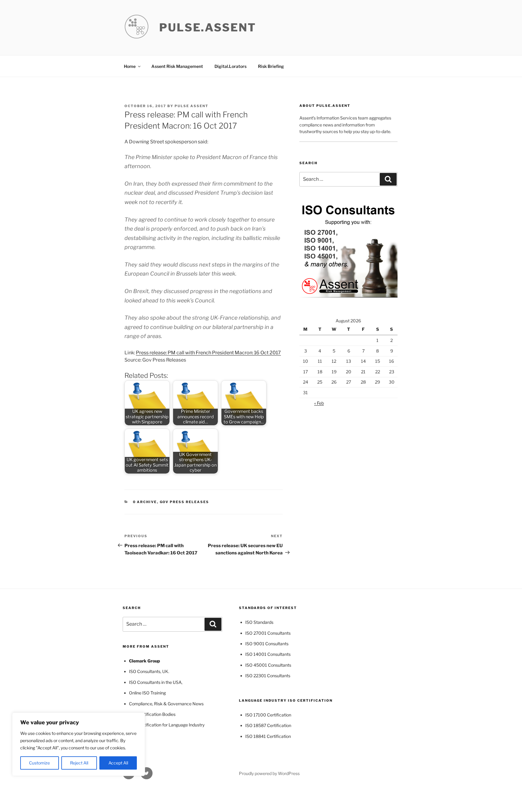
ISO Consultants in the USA (155, 682)
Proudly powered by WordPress (269, 773)
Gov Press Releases (184, 502)
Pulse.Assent (207, 27)
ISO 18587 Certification (268, 725)
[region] (78, 744)
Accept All (118, 762)
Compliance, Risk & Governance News (166, 703)
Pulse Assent (191, 106)
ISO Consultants (144, 671)
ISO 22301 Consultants (267, 675)
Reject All (79, 762)
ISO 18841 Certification (268, 736)
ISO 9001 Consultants (266, 643)
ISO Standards (259, 622)
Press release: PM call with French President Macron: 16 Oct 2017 (208, 353)
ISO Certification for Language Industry (167, 724)
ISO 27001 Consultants (268, 633)
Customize (39, 762)
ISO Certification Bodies (152, 714)
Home (130, 66)
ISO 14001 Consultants (268, 654)
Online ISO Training (147, 692)
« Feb (319, 403)
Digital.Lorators (230, 66)
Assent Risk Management (177, 66)
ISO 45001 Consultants (268, 665)
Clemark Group (144, 660)
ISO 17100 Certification (268, 714)
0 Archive (145, 502)
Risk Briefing (271, 66)
